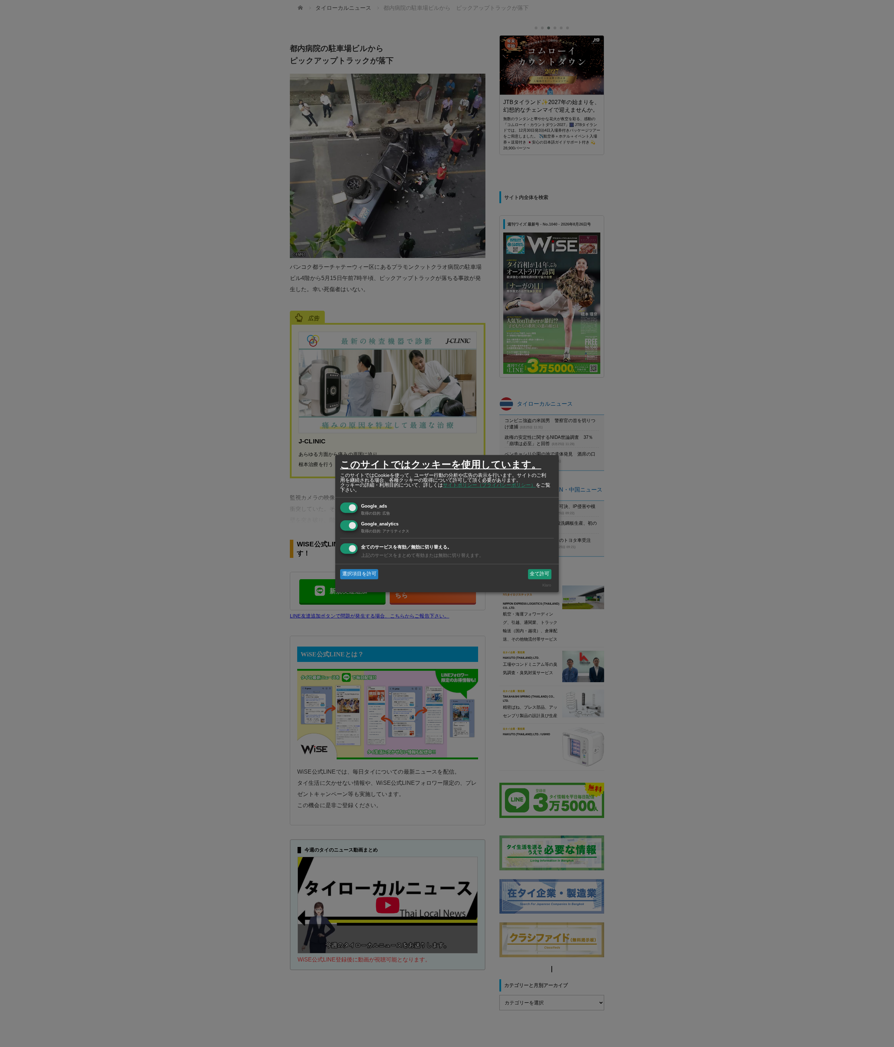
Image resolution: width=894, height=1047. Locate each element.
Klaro (546, 585)
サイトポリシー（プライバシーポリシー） (489, 485)
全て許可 (539, 574)
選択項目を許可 (359, 574)
